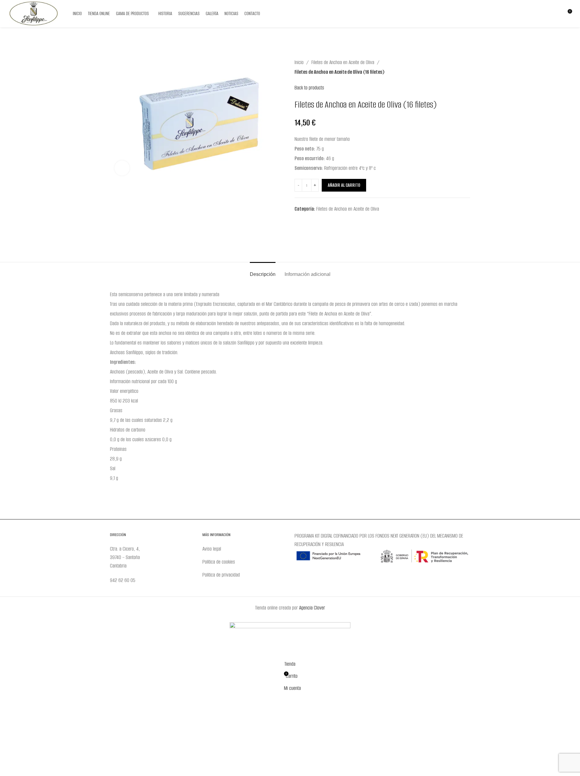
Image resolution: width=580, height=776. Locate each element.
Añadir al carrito (344, 185)
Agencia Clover (312, 607)
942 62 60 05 (122, 580)
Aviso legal (211, 548)
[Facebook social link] (536, 13)
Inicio (299, 62)
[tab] (263, 271)
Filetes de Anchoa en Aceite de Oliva (342, 62)
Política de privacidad (221, 574)
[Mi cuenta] (556, 14)
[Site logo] (33, 13)
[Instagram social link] (544, 13)
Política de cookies (218, 561)
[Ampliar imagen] (122, 168)
